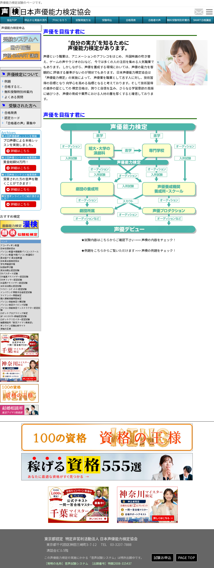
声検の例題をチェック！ (158, 250)
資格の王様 (5, 328)
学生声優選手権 (7, 264)
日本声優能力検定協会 (55, 11)
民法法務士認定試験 (9, 270)
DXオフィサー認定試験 (11, 279)
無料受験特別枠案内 (18, 91)
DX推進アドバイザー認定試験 (14, 276)
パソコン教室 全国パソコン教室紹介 (17, 254)
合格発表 (10, 112)
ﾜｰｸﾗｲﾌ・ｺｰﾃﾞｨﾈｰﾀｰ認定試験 (13, 289)
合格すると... (13, 86)
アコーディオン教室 (9, 245)
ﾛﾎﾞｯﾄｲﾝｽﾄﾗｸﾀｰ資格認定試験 (13, 316)
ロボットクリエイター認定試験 (15, 319)
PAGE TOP (186, 557)
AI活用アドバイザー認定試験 (13, 282)
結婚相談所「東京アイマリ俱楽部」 (17, 322)
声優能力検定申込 (13, 28)
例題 (7, 81)
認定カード (12, 118)
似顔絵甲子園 (6, 267)
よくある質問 (13, 97)
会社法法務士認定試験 (10, 285)
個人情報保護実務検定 (10, 298)
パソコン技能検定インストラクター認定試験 (20, 308)
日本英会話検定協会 (9, 260)
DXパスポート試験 (9, 273)
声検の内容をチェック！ (158, 240)
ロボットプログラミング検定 (14, 313)
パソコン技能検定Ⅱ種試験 (12, 301)
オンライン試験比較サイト (12, 325)
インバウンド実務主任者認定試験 (16, 292)
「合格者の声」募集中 (20, 123)
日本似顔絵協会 (7, 248)
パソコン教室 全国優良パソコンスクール (19, 251)
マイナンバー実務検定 (10, 295)
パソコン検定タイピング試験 (14, 304)
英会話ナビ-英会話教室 (11, 257)
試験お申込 (162, 557)
